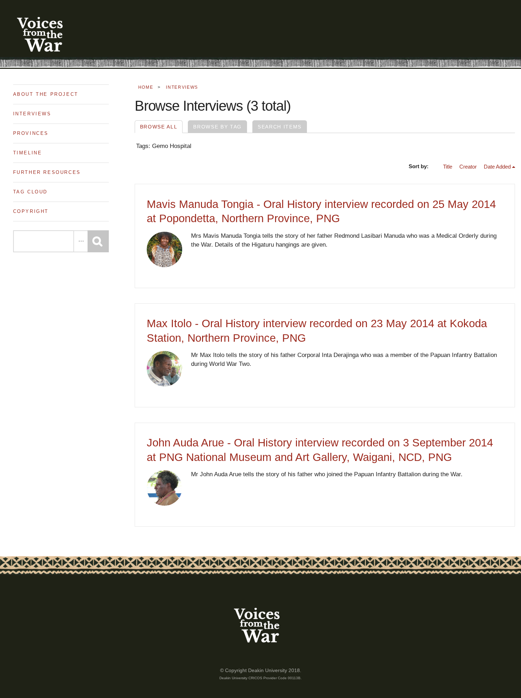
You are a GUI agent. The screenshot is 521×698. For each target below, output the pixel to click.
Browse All (159, 127)
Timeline (27, 152)
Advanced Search (80, 241)
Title (447, 167)
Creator (468, 167)
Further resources (47, 172)
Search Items (280, 127)
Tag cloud (30, 191)
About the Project (45, 94)
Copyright (31, 211)
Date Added (497, 167)
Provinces (31, 133)
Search (98, 241)
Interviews (32, 113)
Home (145, 87)
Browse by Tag (217, 127)
